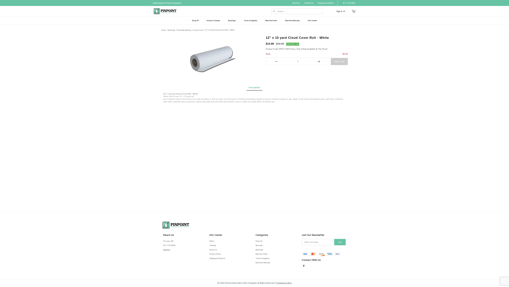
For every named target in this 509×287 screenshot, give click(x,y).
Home (163, 30)
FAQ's (211, 241)
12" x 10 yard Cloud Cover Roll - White (219, 30)
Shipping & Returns (217, 258)
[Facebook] (304, 266)
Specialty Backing (184, 30)
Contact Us (308, 3)
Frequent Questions (326, 3)
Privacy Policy (215, 254)
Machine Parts (261, 254)
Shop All (259, 241)
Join (340, 242)
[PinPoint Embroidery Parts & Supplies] (165, 11)
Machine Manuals (263, 262)
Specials (259, 245)
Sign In (339, 11)
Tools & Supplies (262, 258)
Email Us (166, 250)
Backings (171, 30)
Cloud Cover (198, 30)
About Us (296, 3)
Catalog (212, 245)
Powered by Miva (284, 283)
